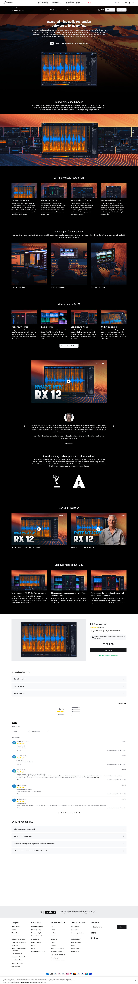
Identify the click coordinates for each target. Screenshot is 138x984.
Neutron (53, 933)
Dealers (33, 948)
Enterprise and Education (19, 942)
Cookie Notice (15, 945)
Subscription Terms (17, 960)
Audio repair (74, 936)
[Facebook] (92, 938)
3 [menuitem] (65, 812)
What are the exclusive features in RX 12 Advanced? (30, 851)
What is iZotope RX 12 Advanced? (24, 829)
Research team (16, 936)
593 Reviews (101, 627)
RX (52, 926)
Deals (32, 945)
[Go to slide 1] (66, 443)
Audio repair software (21, 8)
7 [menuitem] (72, 812)
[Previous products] (25, 426)
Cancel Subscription (17, 963)
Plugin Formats (19, 686)
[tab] (14, 723)
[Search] (122, 3)
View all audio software (57, 961)
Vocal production (75, 948)
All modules (62, 10)
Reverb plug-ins (55, 958)
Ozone (53, 930)
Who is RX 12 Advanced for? (23, 836)
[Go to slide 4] (72, 443)
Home (13, 8)
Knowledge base (36, 930)
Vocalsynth (54, 939)
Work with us (15, 933)
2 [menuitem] (63, 812)
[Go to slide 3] (70, 443)
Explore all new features (69, 346)
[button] (20, 750)
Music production (76, 942)
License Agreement (17, 954)
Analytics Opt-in (16, 966)
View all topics (75, 951)
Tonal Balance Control (57, 948)
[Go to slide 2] (68, 443)
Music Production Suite (57, 951)
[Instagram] (94, 938)
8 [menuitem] (74, 812)
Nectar (53, 936)
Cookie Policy (43, 982)
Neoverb (53, 945)
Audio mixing (74, 930)
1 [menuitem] (61, 812)
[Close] (135, 980)
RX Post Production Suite (58, 954)
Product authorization (37, 926)
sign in (96, 638)
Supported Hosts (19, 693)
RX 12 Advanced (18, 10)
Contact (14, 930)
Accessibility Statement (18, 957)
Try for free (121, 10)
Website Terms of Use (26, 982)
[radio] (75, 708)
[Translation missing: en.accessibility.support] (126, 3)
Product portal (35, 939)
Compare (69, 10)
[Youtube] (97, 938)
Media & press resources (18, 939)
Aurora (53, 942)
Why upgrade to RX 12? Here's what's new (29, 593)
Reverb (73, 945)
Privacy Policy (34, 982)
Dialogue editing (75, 939)
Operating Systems (20, 679)
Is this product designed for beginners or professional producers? (34, 843)
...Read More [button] (96, 777)
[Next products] (113, 426)
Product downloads (36, 936)
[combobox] (21, 731)
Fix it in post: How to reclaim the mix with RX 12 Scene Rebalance (107, 594)
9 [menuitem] (76, 812)
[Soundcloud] (100, 938)
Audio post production (77, 933)
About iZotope (15, 926)
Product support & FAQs (38, 951)
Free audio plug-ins (36, 933)
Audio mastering (75, 926)
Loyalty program (36, 942)
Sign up (122, 927)
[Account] (129, 3)
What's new (53, 10)
